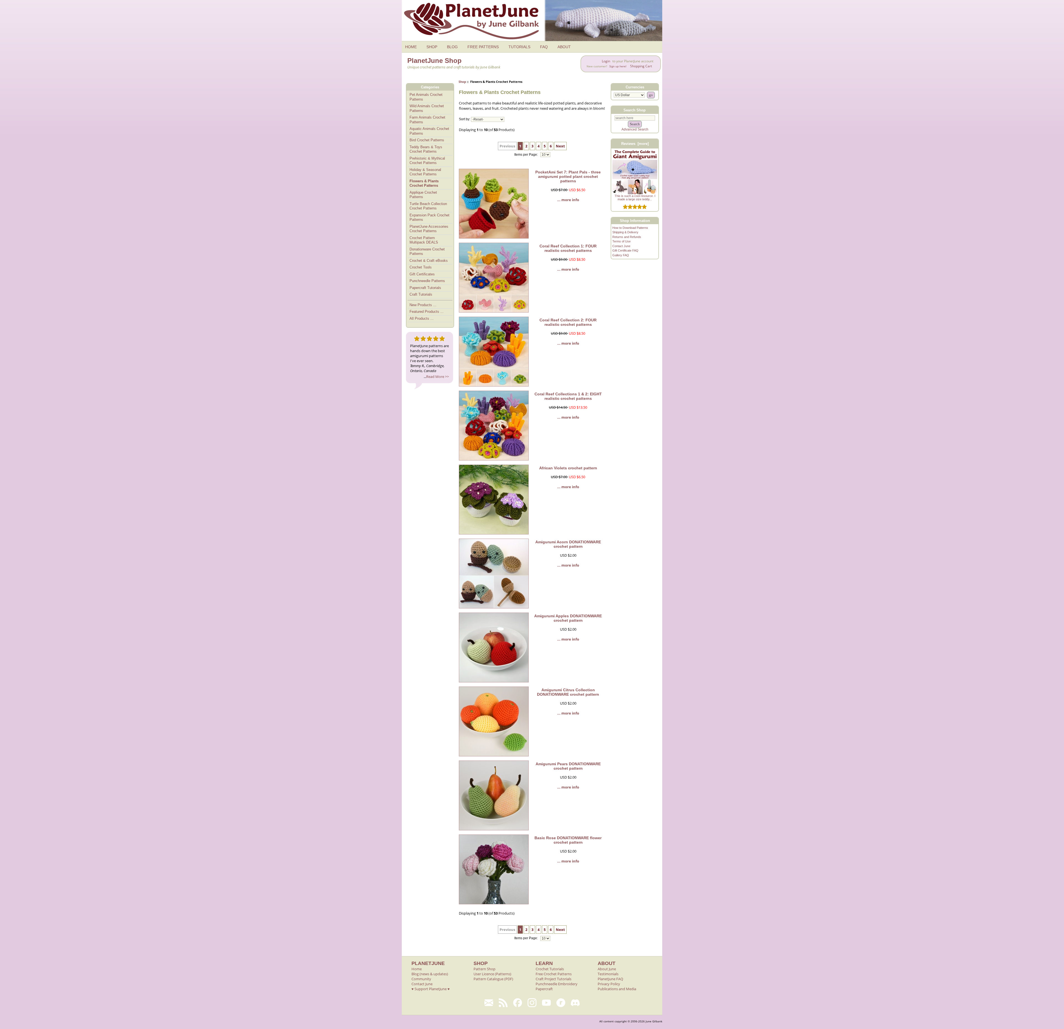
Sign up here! (617, 66)
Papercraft (544, 988)
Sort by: (464, 119)
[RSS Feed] (503, 1002)
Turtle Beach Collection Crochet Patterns (428, 206)
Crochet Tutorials (550, 968)
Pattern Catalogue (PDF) (493, 978)
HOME (411, 47)
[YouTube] (546, 1002)
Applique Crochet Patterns (423, 194)
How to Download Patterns (630, 227)
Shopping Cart (641, 66)
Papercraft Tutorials (425, 288)
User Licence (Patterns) (492, 973)
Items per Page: (526, 155)
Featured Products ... (427, 311)
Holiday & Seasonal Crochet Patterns (425, 172)
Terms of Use (621, 241)
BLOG (452, 47)
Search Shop (634, 110)
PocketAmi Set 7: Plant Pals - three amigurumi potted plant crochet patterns (568, 176)
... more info (568, 199)
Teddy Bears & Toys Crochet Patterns (426, 149)
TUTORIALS (519, 47)
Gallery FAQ (620, 255)
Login (606, 61)
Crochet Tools (421, 267)
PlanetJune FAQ (610, 978)
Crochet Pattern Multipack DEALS (424, 240)
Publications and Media (617, 988)
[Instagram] (532, 1002)
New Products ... (423, 305)
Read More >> (437, 376)
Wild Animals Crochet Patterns (427, 108)
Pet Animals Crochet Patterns (426, 97)
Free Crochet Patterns (554, 973)
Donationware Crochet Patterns (427, 251)
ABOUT (564, 47)
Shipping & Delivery (625, 232)
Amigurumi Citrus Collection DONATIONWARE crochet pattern (568, 692)
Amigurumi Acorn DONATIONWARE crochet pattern (568, 544)
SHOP (431, 47)
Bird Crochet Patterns (427, 140)
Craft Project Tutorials (553, 978)
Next (560, 146)
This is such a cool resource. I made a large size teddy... (635, 197)
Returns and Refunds (626, 237)
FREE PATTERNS (483, 47)
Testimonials (608, 973)
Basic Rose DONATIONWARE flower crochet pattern (568, 840)
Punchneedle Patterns (427, 281)
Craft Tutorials (421, 294)
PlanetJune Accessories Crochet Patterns (429, 228)
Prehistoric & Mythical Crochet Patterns (427, 160)
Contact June (621, 246)
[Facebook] (517, 1002)
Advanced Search (634, 129)
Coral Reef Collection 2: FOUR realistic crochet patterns (568, 322)
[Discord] (575, 1002)
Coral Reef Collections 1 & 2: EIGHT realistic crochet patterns (568, 396)
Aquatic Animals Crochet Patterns (429, 131)
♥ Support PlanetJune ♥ (430, 988)
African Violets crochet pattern (568, 468)
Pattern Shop (484, 968)
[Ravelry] (560, 1002)
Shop (462, 82)
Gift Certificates (422, 274)
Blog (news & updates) (429, 973)
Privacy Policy (609, 983)
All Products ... (422, 318)
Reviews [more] (635, 144)
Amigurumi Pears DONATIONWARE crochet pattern (568, 766)
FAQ (544, 47)
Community (421, 978)
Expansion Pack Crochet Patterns (429, 217)
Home (416, 968)
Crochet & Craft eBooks (429, 260)
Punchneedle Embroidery (556, 983)
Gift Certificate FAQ (625, 250)
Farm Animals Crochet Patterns (427, 119)
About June (607, 968)
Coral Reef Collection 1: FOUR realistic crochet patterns (568, 248)
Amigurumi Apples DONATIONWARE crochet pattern (568, 618)
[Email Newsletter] (488, 1002)
